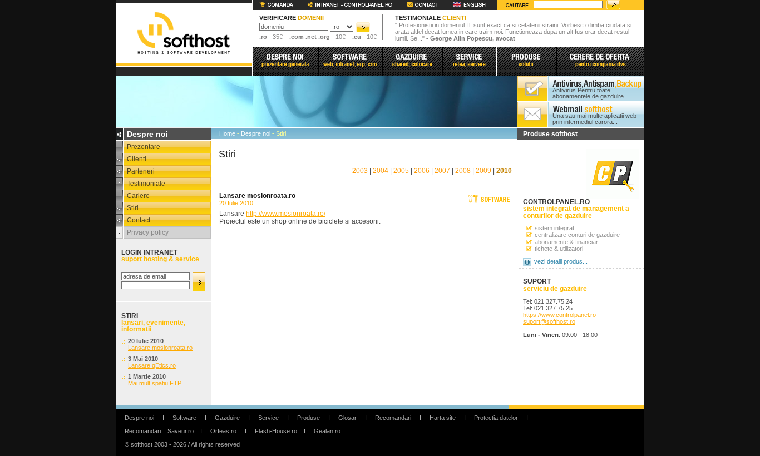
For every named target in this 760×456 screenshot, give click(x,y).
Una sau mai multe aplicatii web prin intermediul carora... (594, 119)
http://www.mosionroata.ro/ (285, 213)
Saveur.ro (180, 431)
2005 (401, 171)
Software (184, 417)
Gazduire (227, 417)
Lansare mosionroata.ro (160, 347)
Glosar (347, 417)
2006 (422, 171)
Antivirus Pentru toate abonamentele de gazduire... (590, 93)
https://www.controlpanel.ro (559, 314)
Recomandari (393, 417)
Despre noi (255, 133)
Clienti (136, 159)
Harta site (443, 417)
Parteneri (141, 171)
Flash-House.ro (276, 431)
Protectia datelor (496, 417)
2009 (483, 171)
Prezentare (143, 147)
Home (227, 133)
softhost (183, 33)
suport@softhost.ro (549, 321)
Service (268, 417)
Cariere (138, 196)
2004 (380, 171)
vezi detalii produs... (561, 261)
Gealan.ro (327, 431)
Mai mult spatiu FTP (154, 383)
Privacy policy (148, 232)
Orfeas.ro (223, 431)
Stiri (133, 208)
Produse (308, 417)
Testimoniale (146, 183)
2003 (360, 171)
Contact (138, 220)
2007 (442, 171)
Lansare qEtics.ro (152, 365)
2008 (463, 171)
